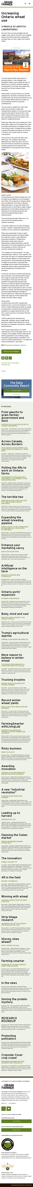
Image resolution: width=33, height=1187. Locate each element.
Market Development (13, 363)
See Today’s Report (16, 390)
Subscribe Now (16, 394)
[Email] (2, 358)
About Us (4, 1103)
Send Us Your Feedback (11, 351)
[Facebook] (6, 358)
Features (4, 363)
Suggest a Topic (17, 1130)
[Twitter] (10, 358)
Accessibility (12, 1103)
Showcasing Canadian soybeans (15, 345)
